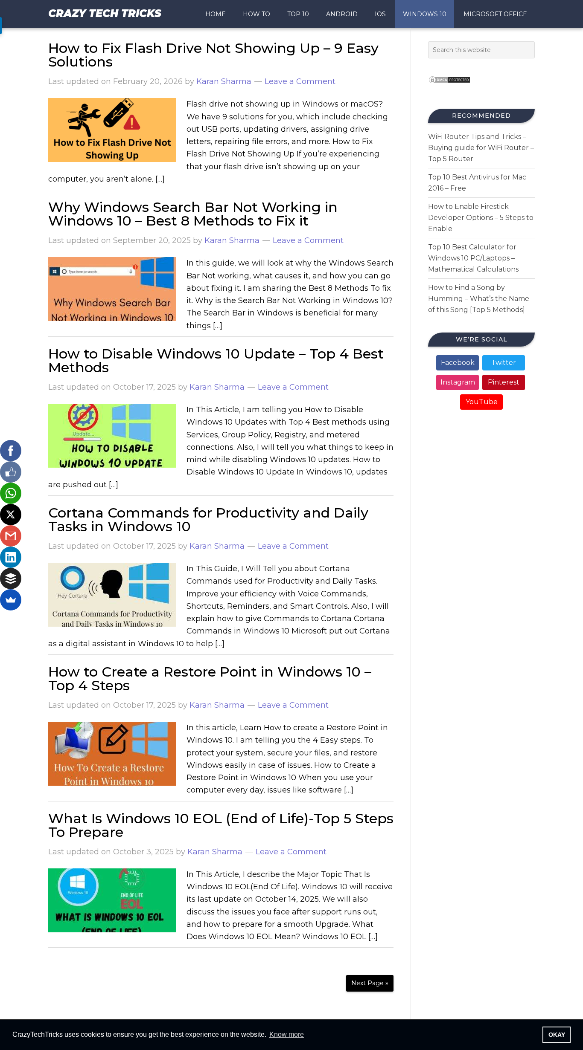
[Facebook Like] (10, 472)
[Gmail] (10, 536)
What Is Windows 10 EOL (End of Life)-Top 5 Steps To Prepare (221, 825)
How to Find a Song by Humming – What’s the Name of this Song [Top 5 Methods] (478, 298)
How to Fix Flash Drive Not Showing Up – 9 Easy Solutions (213, 55)
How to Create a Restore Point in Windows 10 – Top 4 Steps (209, 678)
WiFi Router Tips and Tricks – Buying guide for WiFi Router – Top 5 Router (481, 148)
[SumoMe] (10, 599)
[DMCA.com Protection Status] (449, 86)
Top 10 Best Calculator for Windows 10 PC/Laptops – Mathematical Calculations (473, 258)
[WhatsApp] (10, 493)
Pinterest (503, 382)
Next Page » (369, 983)
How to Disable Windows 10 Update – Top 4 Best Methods (216, 360)
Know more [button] (286, 1034)
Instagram (457, 382)
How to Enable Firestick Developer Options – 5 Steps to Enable (480, 217)
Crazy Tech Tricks (104, 13)
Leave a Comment (300, 81)
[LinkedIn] (10, 557)
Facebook (458, 363)
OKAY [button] (556, 1034)
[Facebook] (10, 450)
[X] (10, 514)
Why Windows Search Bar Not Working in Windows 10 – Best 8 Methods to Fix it (193, 214)
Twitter (503, 363)
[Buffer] (10, 578)
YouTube (482, 402)
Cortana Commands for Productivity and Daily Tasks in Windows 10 (208, 519)
